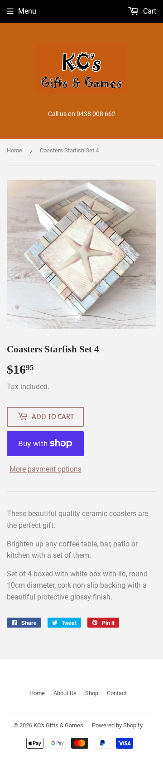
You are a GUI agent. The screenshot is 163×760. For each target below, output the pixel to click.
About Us (65, 693)
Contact (117, 693)
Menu (27, 11)
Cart (148, 11)
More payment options (46, 469)
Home (14, 150)
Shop (91, 693)
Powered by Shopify (117, 725)
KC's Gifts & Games (58, 725)
